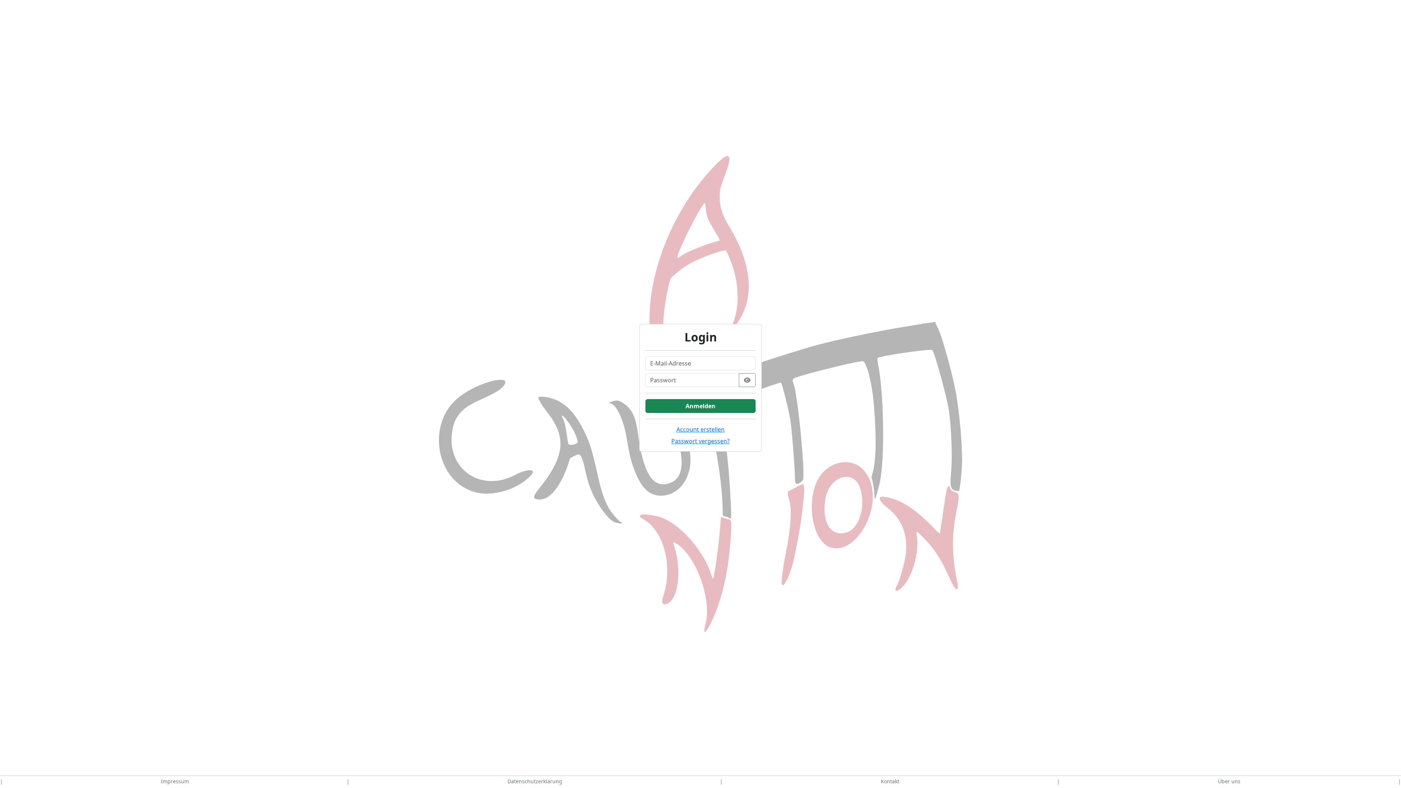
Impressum (175, 781)
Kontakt (890, 781)
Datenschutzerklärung (534, 781)
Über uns (1229, 781)
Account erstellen (700, 429)
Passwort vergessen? (700, 441)
